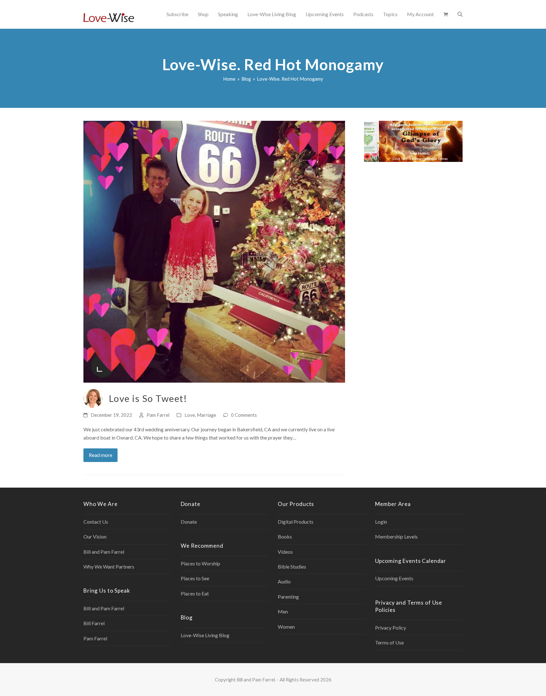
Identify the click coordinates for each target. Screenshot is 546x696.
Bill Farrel (94, 623)
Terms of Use (389, 642)
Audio (284, 581)
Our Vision (94, 536)
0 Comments (244, 415)
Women (286, 627)
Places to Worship (200, 563)
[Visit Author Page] (92, 398)
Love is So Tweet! (148, 398)
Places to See (195, 578)
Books (285, 536)
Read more (100, 455)
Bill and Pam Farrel (103, 552)
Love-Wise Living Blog (205, 635)
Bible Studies (292, 567)
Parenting (288, 597)
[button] (446, 14)
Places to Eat (195, 593)
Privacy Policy (390, 628)
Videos (285, 552)
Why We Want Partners (108, 567)
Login (381, 522)
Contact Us (95, 522)
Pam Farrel (158, 415)
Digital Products (295, 522)
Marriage (206, 415)
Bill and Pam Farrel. (256, 679)
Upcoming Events (394, 578)
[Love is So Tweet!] (214, 251)
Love (190, 415)
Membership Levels (396, 536)
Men (283, 611)
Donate (189, 522)
